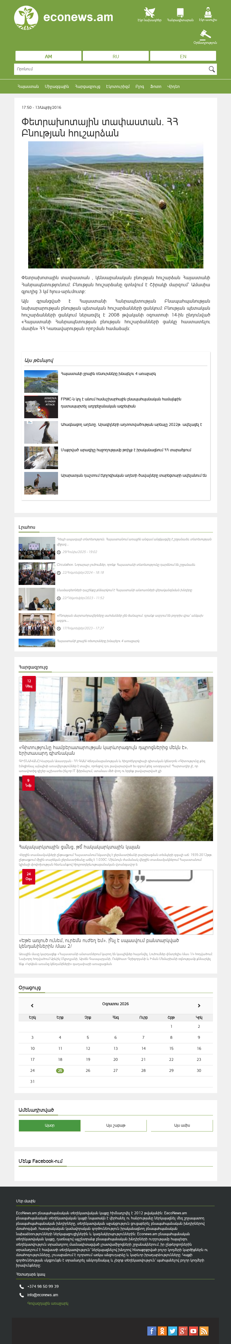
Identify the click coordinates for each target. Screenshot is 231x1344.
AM (48, 56)
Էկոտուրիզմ (118, 86)
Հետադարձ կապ (30, 1274)
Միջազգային (57, 86)
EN (183, 56)
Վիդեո (173, 86)
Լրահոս (27, 527)
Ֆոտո (155, 86)
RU (116, 56)
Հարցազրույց (87, 86)
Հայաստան (28, 86)
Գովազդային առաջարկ (47, 1303)
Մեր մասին (25, 1201)
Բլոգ (140, 86)
